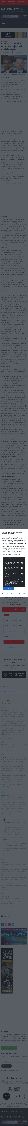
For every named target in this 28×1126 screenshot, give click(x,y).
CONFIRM (8, 588)
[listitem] (14, 559)
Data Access (14, 593)
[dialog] (14, 563)
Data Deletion (5, 593)
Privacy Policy (22, 593)
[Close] (25, 532)
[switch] (22, 563)
